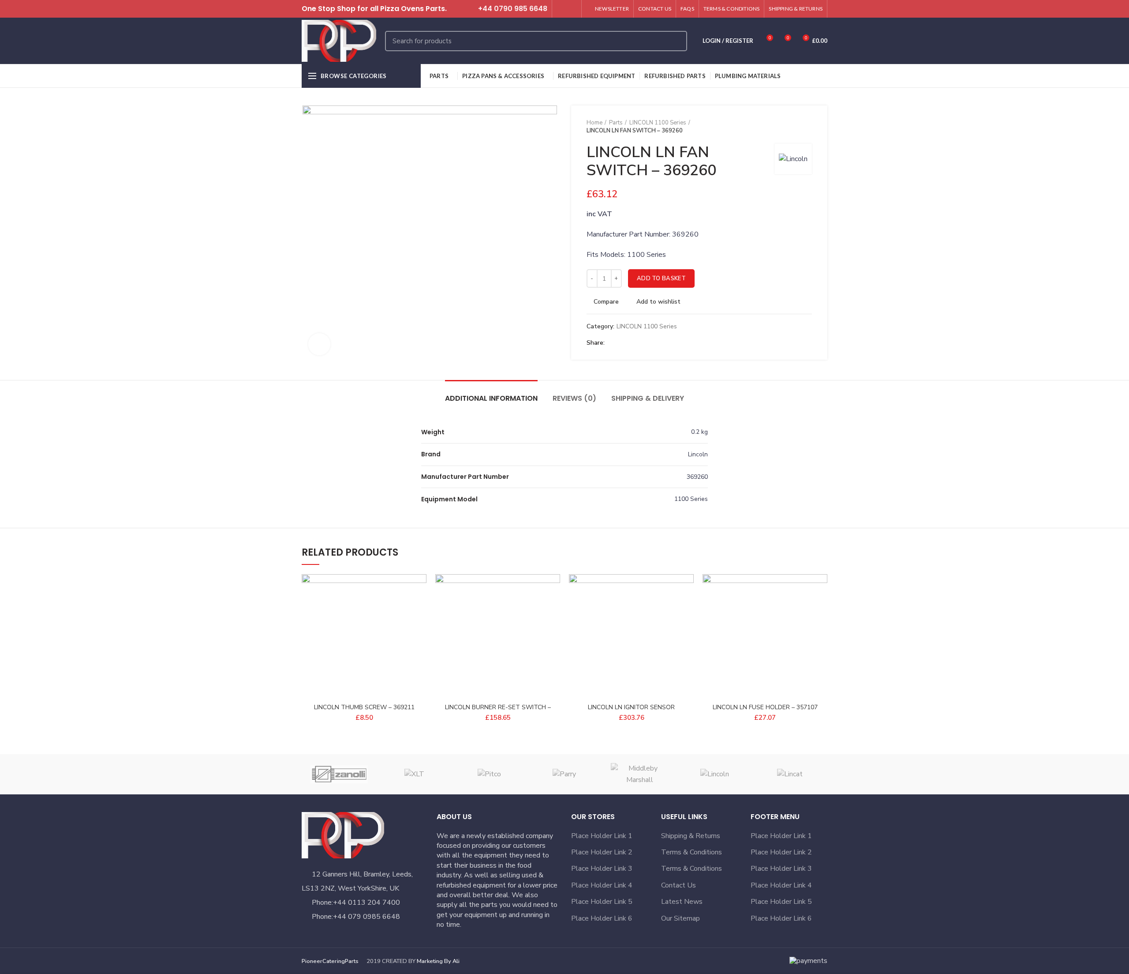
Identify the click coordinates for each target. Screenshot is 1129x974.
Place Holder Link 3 (601, 868)
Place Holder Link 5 (601, 901)
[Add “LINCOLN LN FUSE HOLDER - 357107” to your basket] (821, 608)
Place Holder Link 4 (601, 885)
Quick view (420, 628)
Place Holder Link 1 (601, 836)
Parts (616, 123)
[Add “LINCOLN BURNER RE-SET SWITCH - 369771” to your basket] (553, 608)
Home (594, 123)
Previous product (789, 126)
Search (675, 41)
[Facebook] (614, 343)
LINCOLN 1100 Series (657, 123)
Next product (807, 126)
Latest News (682, 901)
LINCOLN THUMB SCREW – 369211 (364, 707)
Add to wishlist (658, 302)
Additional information (491, 398)
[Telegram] (654, 343)
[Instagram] (572, 9)
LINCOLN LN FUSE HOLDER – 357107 (765, 707)
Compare (606, 302)
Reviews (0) (574, 398)
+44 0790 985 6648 (512, 9)
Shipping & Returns (690, 836)
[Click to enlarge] (319, 344)
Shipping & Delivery (647, 398)
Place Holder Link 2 (601, 852)
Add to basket (661, 278)
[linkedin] (644, 343)
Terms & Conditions (691, 852)
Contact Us (678, 885)
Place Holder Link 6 (601, 918)
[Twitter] (562, 9)
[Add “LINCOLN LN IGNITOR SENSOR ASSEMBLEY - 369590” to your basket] (687, 608)
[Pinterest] (634, 343)
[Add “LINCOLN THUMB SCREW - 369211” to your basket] (420, 608)
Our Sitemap (680, 918)
